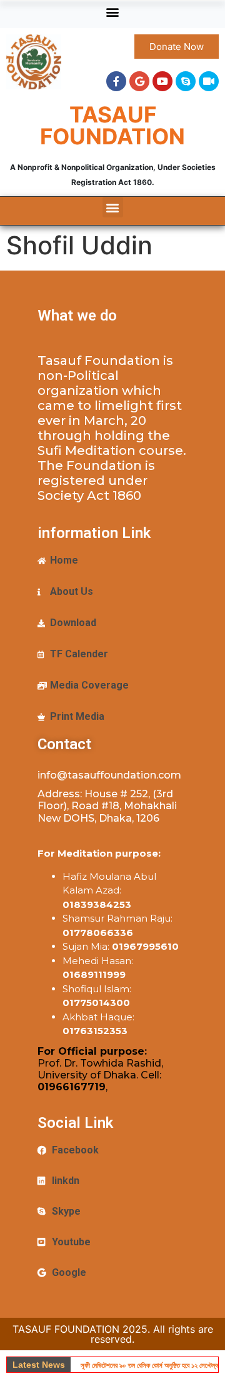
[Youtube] (162, 81)
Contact (64, 744)
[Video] (209, 81)
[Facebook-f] (116, 81)
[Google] (139, 81)
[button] (112, 11)
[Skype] (186, 81)
